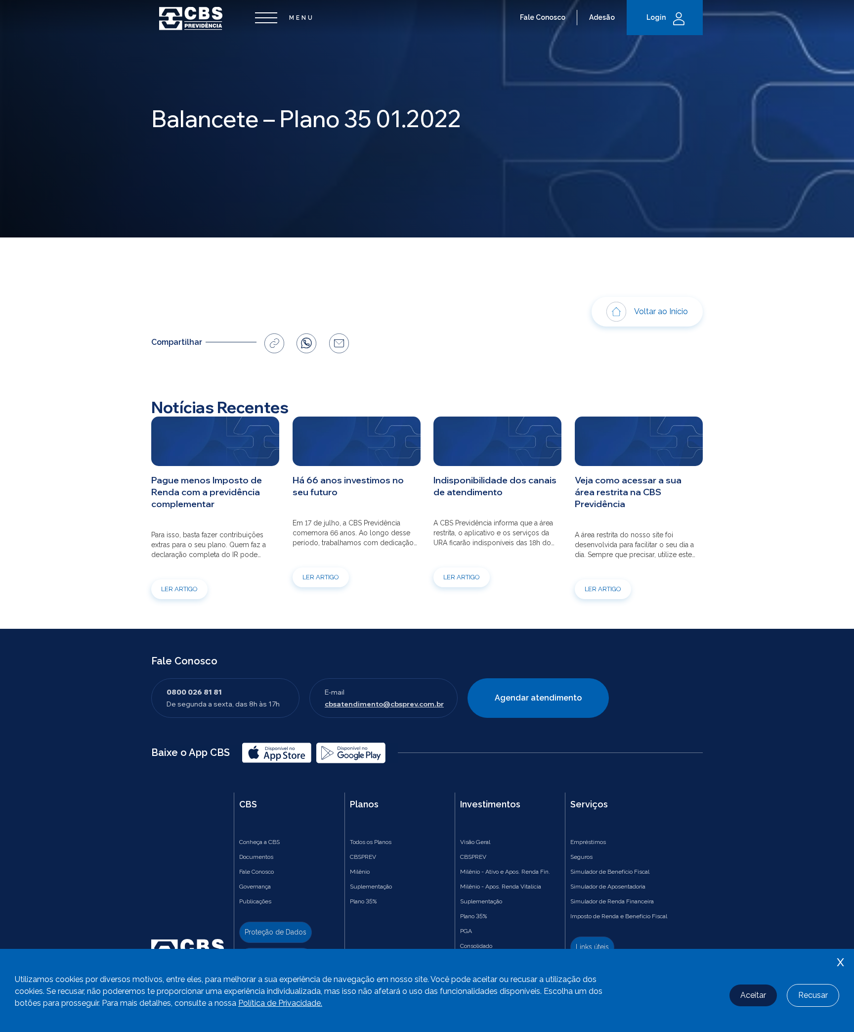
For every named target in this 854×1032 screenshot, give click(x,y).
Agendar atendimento (538, 698)
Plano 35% (363, 901)
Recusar (813, 995)
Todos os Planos (370, 842)
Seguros (581, 856)
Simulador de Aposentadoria (607, 886)
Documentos (256, 856)
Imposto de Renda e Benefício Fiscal (618, 916)
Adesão (602, 17)
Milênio (360, 871)
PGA (466, 931)
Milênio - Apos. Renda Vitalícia (500, 886)
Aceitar (753, 995)
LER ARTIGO (179, 589)
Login (656, 17)
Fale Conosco (542, 17)
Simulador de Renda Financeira (612, 901)
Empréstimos (588, 842)
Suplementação (371, 886)
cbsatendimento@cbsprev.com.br (384, 704)
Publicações (255, 901)
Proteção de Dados (275, 932)
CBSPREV (363, 856)
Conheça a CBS (259, 842)
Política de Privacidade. (280, 1003)
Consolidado (476, 945)
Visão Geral (475, 842)
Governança (255, 886)
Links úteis (592, 947)
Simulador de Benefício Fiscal (609, 871)
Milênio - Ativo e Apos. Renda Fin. (505, 871)
